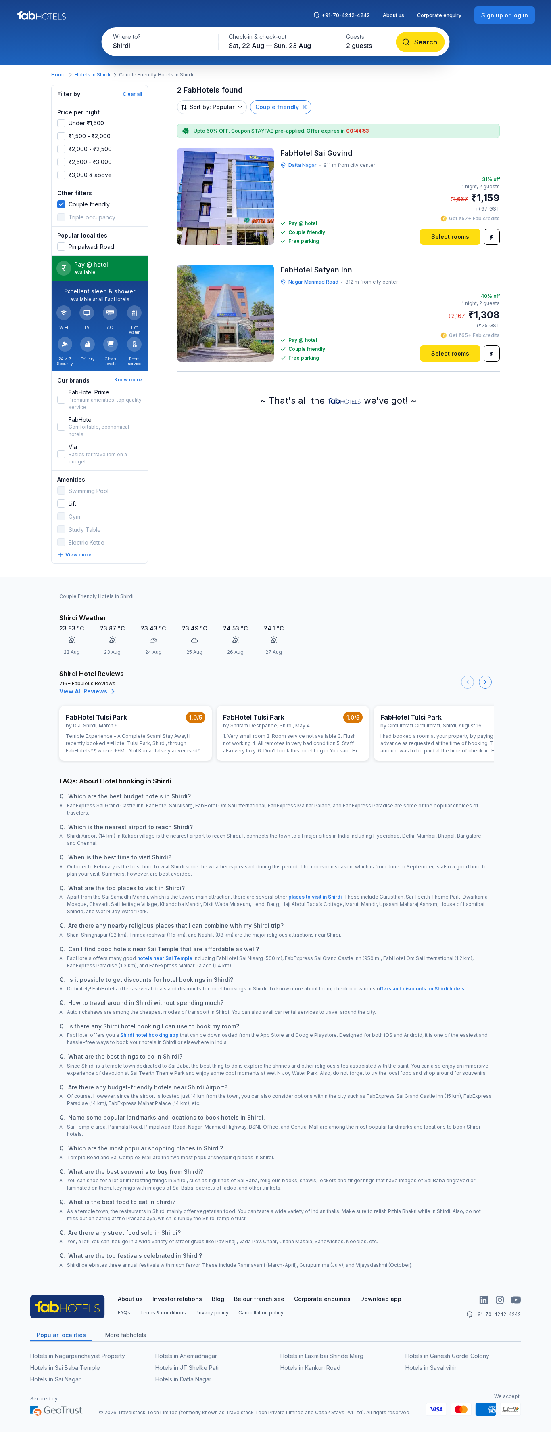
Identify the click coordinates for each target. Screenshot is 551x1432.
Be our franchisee (259, 1298)
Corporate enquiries (322, 1298)
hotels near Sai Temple (164, 958)
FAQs (124, 1313)
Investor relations (177, 1298)
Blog (218, 1298)
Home (58, 75)
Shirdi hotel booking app (149, 1035)
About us (393, 15)
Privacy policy (212, 1313)
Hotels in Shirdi (92, 75)
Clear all (132, 94)
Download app (380, 1298)
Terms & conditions (163, 1313)
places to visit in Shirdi (315, 897)
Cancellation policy (261, 1313)
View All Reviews (83, 691)
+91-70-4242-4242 (345, 15)
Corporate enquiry (439, 15)
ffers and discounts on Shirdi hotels (422, 989)
